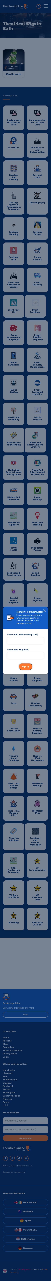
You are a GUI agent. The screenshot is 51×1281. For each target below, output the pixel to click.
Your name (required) (18, 649)
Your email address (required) (22, 635)
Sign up (25, 667)
